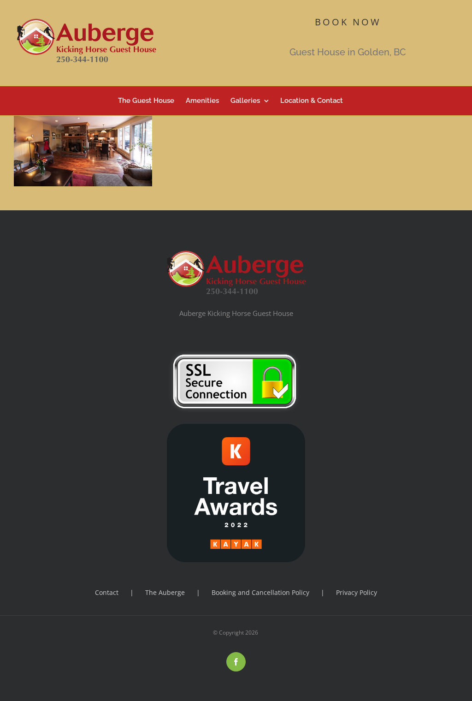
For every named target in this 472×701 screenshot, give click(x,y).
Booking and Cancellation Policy (260, 592)
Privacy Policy (356, 592)
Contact (106, 592)
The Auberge (165, 592)
